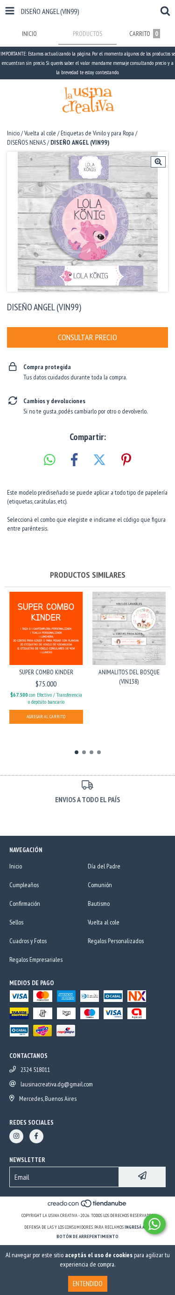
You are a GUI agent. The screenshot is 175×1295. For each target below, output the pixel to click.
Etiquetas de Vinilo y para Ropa (97, 133)
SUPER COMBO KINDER (46, 672)
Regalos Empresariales (36, 959)
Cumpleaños (24, 885)
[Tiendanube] (87, 1206)
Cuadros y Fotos (28, 941)
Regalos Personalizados (116, 941)
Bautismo (99, 903)
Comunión (100, 885)
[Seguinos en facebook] (36, 1136)
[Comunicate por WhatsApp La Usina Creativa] (154, 1224)
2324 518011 (35, 1069)
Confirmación (24, 903)
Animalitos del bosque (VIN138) (129, 677)
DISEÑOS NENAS (26, 142)
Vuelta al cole (40, 133)
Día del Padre (104, 866)
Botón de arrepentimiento (87, 1236)
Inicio (13, 133)
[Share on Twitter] (99, 460)
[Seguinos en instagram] (16, 1136)
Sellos (16, 922)
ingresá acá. (138, 1227)
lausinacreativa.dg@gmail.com (57, 1084)
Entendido (88, 1283)
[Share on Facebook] (74, 460)
